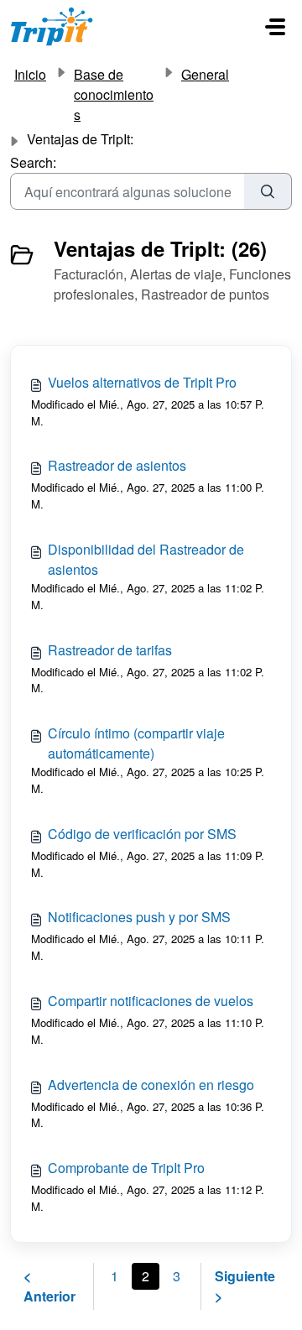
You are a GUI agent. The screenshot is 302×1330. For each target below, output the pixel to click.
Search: (33, 162)
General (205, 74)
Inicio (30, 74)
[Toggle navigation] (275, 27)
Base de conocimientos (114, 94)
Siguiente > (245, 1286)
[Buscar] (268, 191)
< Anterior (49, 1286)
